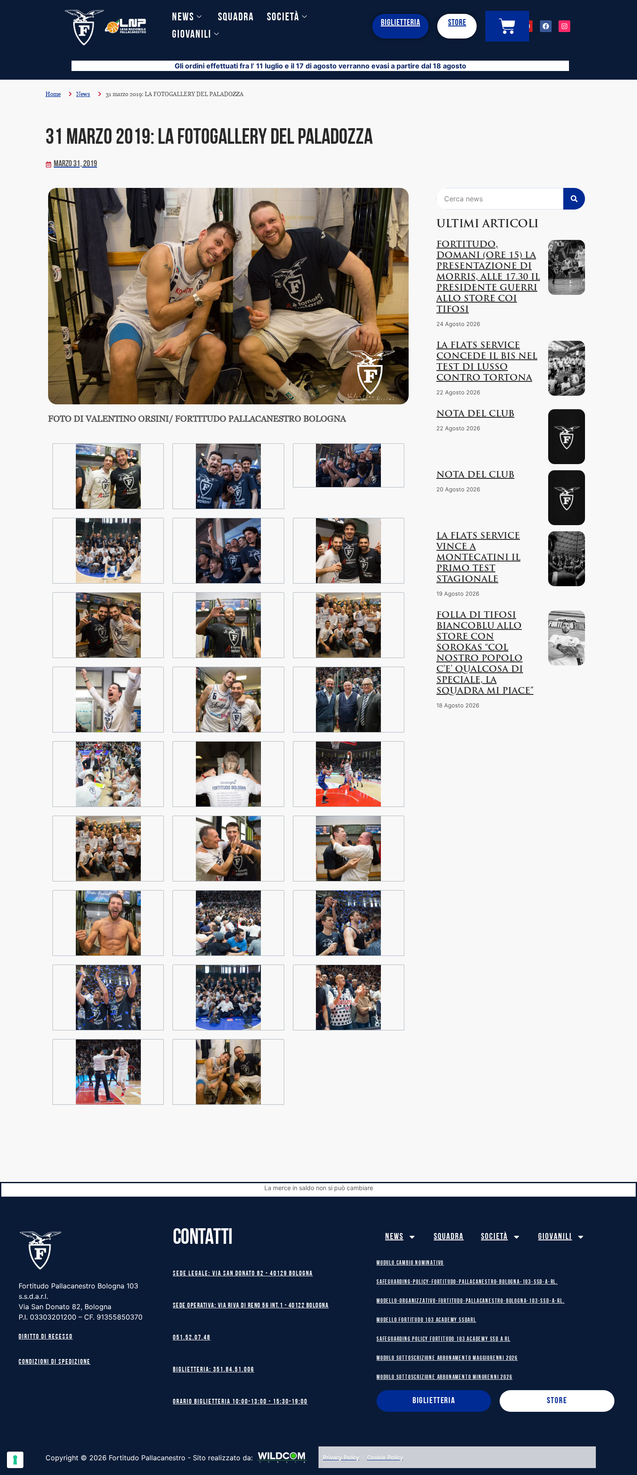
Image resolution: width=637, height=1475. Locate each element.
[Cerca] (574, 199)
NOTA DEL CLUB (475, 414)
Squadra (236, 17)
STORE (457, 23)
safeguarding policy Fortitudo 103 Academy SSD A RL (443, 1339)
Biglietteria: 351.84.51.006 (213, 1370)
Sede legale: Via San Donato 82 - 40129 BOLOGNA (243, 1274)
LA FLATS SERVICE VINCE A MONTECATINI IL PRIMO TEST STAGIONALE (478, 558)
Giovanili (191, 34)
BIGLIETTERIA (400, 23)
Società (283, 17)
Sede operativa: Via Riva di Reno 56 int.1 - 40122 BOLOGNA (251, 1306)
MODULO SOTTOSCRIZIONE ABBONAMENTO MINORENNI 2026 (444, 1377)
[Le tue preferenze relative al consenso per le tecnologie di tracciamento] (15, 1460)
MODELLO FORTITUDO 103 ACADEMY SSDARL (426, 1320)
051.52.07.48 (192, 1338)
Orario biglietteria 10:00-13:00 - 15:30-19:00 (240, 1402)
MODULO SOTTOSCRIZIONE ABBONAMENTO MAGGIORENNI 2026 (447, 1358)
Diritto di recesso (46, 1337)
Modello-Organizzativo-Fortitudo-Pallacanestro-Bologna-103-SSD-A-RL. (471, 1301)
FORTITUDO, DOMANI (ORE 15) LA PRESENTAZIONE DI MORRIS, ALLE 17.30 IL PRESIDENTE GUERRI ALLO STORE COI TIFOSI (488, 277)
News (183, 17)
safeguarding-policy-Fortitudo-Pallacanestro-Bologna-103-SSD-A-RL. (467, 1282)
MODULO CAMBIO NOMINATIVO (410, 1263)
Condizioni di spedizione (55, 1362)
